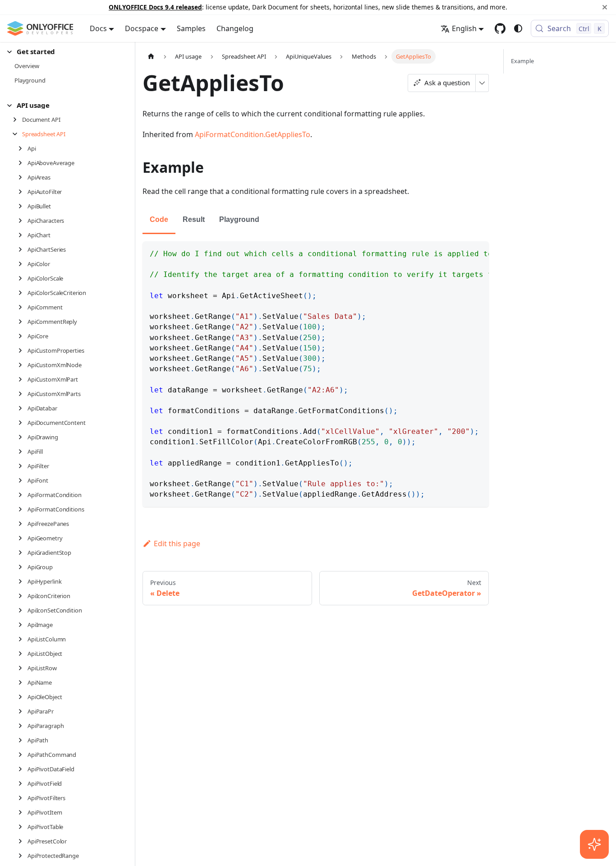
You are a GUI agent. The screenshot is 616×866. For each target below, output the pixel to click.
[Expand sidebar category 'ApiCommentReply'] (23, 321)
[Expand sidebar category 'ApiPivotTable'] (23, 826)
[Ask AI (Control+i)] (594, 844)
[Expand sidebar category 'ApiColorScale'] (23, 278)
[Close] (604, 7)
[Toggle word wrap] (461, 252)
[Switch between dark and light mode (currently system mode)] (518, 28)
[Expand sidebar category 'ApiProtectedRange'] (23, 855)
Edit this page (177, 543)
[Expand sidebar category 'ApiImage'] (23, 624)
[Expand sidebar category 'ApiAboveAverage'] (23, 163)
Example (522, 61)
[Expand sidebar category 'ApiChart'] (23, 235)
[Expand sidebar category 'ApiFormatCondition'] (23, 494)
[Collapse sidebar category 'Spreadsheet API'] (17, 134)
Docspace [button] (141, 28)
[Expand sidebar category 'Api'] (23, 148)
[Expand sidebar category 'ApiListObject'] (23, 653)
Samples (191, 28)
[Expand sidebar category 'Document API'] (17, 119)
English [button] (464, 28)
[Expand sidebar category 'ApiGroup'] (23, 567)
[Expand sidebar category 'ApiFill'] (23, 451)
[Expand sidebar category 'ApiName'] (23, 682)
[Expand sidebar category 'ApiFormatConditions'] (23, 509)
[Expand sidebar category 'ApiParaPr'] (23, 711)
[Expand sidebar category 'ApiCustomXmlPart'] (23, 379)
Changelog (234, 28)
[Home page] (151, 56)
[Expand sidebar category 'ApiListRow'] (23, 668)
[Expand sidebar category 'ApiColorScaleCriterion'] (23, 292)
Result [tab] (194, 219)
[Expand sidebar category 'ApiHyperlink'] (23, 581)
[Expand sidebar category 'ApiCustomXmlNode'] (23, 365)
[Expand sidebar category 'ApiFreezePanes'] (23, 523)
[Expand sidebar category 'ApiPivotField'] (23, 783)
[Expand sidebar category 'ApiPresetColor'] (23, 841)
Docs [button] (98, 28)
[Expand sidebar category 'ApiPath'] (23, 740)
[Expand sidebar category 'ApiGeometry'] (23, 538)
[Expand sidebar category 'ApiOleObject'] (23, 697)
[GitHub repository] (500, 28)
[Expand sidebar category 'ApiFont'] (23, 480)
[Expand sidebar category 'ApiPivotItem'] (23, 812)
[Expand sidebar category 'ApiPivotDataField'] (23, 769)
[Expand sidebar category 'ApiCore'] (23, 336)
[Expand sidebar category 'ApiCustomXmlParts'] (23, 393)
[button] (63, 52)
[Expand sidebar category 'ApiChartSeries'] (23, 249)
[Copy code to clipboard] (477, 252)
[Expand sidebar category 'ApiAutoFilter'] (23, 191)
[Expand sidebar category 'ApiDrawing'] (23, 437)
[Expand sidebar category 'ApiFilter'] (23, 466)
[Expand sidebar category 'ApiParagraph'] (23, 725)
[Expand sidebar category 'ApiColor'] (23, 264)
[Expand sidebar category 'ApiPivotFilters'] (23, 798)
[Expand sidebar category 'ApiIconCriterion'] (23, 596)
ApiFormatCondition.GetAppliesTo (252, 134)
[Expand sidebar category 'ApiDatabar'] (23, 408)
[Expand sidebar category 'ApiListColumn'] (23, 639)
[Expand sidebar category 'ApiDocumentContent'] (23, 422)
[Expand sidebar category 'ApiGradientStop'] (23, 552)
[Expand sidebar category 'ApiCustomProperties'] (23, 350)
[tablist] (316, 220)
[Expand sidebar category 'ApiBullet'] (23, 206)
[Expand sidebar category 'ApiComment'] (23, 307)
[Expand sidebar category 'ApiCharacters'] (23, 220)
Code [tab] (159, 219)
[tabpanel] (316, 374)
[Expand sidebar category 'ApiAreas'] (23, 177)
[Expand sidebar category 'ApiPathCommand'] (23, 754)
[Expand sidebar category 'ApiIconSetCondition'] (23, 610)
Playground (239, 219)
